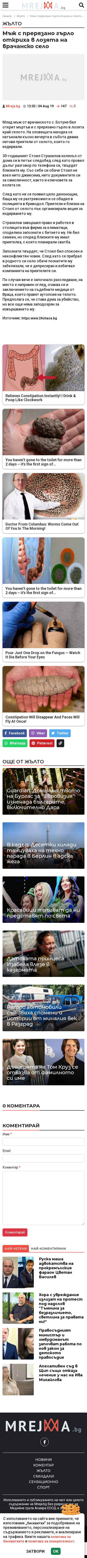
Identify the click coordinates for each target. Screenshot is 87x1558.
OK (55, 1551)
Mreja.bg (13, 106)
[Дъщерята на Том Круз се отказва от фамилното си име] (43, 1062)
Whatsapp (17, 743)
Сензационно (43, 1482)
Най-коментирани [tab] (48, 1249)
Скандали (43, 1476)
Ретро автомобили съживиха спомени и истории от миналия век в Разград (42, 1015)
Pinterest (44, 743)
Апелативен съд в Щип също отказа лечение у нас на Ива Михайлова (61, 1373)
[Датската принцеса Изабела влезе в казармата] (43, 953)
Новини (43, 1460)
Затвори (35, 1551)
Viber (41, 733)
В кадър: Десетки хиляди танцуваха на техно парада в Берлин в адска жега (41, 853)
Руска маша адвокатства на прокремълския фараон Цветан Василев (56, 1268)
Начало (7, 16)
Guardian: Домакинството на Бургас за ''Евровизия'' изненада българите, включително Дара (43, 799)
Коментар (11, 1167)
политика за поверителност (51, 1541)
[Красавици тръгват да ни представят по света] (43, 899)
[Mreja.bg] (43, 1425)
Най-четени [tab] (16, 1249)
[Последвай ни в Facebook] (44, 1442)
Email (7, 1151)
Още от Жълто (23, 762)
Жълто (21, 16)
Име (7, 1134)
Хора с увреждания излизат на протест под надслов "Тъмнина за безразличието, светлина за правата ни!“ (61, 1308)
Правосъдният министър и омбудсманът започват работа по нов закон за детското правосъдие (60, 1344)
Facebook (17, 733)
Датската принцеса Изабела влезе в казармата (35, 964)
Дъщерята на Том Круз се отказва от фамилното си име (42, 1072)
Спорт (43, 1487)
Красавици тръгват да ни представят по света (43, 913)
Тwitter (63, 733)
